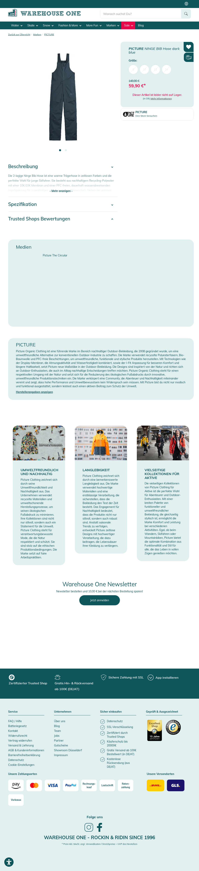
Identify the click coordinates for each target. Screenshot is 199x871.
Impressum (61, 755)
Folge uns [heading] (95, 817)
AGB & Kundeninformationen (26, 750)
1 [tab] (60, 150)
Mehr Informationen (161, 98)
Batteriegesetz (17, 726)
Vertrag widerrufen (20, 740)
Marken (111, 25)
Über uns (59, 721)
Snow (47, 25)
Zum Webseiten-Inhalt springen (19, 2)
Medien (23, 247)
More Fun (92, 25)
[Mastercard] (34, 785)
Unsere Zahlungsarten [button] (22, 774)
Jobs (56, 735)
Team (57, 731)
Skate (31, 25)
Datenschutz (16, 760)
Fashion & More (68, 25)
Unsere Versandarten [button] (160, 774)
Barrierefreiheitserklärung (24, 755)
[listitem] (118, 721)
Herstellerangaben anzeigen (34, 392)
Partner (59, 740)
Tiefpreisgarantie (79, 3)
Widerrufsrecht (17, 735)
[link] (89, 831)
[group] (31, 680)
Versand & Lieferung (21, 745)
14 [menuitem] (166, 69)
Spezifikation (22, 204)
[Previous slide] (15, 99)
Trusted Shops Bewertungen (39, 219)
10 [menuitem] (144, 69)
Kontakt (13, 731)
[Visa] (52, 785)
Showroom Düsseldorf (68, 750)
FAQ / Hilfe (15, 721)
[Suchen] (186, 14)
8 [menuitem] (133, 69)
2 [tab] (66, 150)
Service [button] (13, 711)
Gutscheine (61, 745)
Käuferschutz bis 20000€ (112, 3)
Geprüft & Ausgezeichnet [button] (162, 711)
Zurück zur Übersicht (19, 34)
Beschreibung (23, 166)
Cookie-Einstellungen (21, 765)
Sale (127, 25)
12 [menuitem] (155, 69)
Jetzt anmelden (99, 600)
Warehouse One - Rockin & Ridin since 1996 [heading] (99, 837)
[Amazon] (16, 785)
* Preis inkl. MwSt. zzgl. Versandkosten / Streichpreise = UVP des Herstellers (99, 844)
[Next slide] (111, 99)
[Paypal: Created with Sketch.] (71, 785)
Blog (141, 25)
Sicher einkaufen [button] (111, 711)
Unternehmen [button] (62, 711)
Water (15, 25)
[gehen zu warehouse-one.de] (54, 16)
